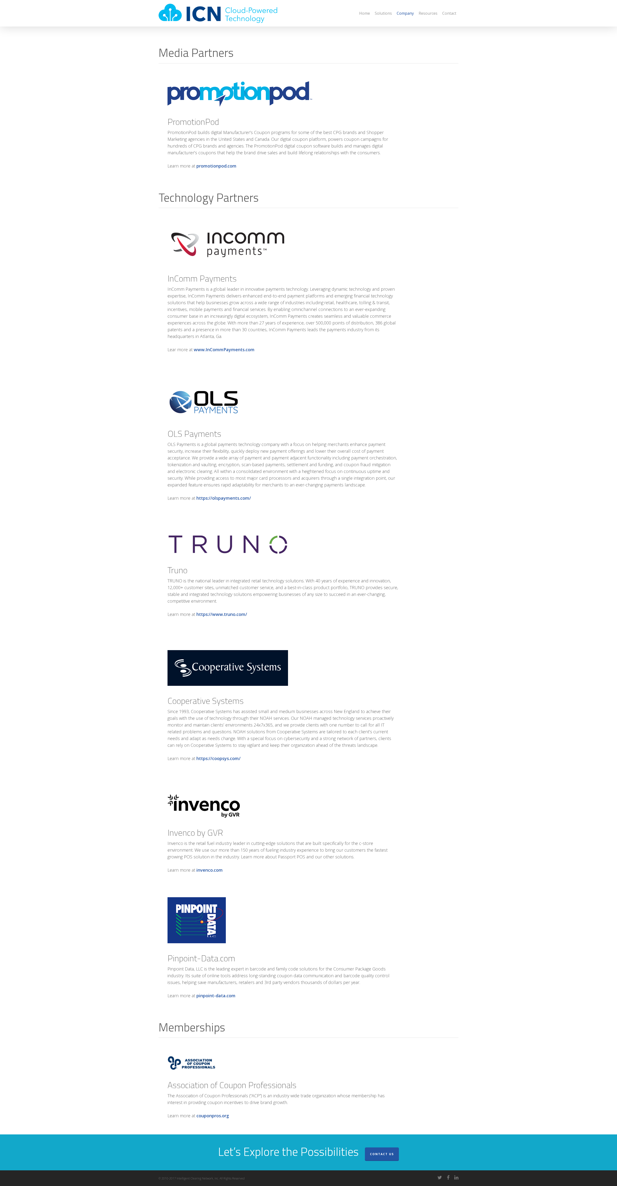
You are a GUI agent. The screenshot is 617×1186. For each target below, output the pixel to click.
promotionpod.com (216, 166)
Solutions (383, 13)
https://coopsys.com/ (218, 758)
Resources (428, 13)
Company (405, 13)
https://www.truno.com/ (221, 614)
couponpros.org (212, 1116)
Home (364, 13)
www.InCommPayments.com (224, 349)
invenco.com (209, 870)
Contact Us (382, 1154)
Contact (449, 13)
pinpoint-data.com (215, 995)
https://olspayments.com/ (223, 498)
